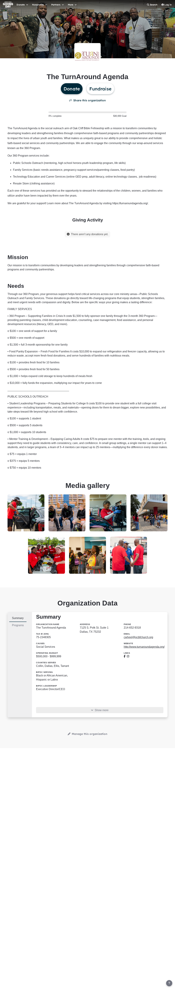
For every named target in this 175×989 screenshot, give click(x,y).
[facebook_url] (124, 656)
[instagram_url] (128, 656)
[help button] (169, 983)
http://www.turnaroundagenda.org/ (144, 646)
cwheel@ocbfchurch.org (138, 637)
